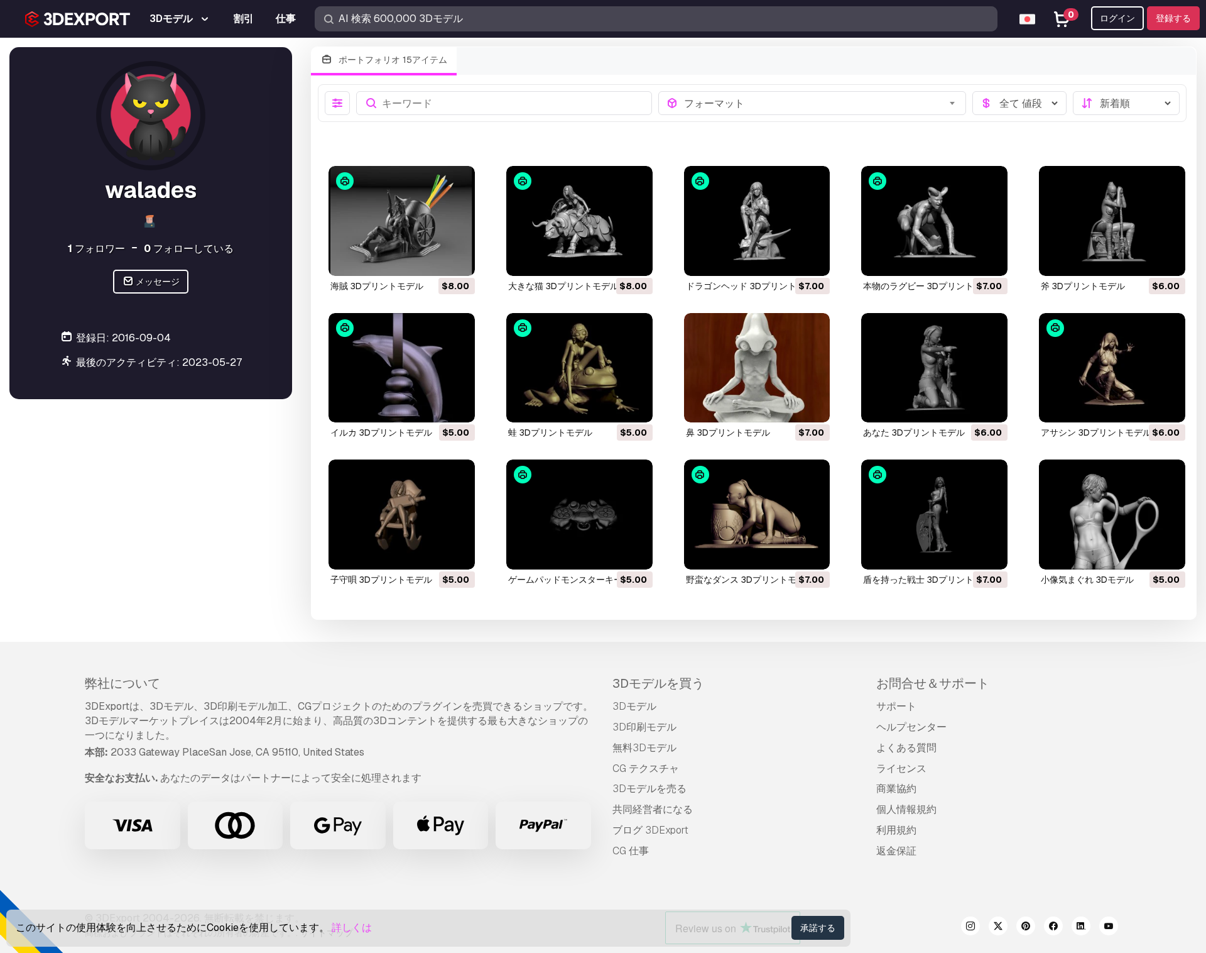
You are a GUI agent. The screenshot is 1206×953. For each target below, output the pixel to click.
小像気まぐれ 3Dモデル (1087, 579)
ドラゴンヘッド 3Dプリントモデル (754, 286)
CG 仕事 (630, 850)
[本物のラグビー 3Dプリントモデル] (934, 221)
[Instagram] (970, 927)
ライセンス (901, 768)
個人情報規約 (906, 809)
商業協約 (896, 788)
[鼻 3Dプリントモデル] (757, 368)
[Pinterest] (1025, 927)
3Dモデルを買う (658, 683)
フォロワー (96, 248)
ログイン (1117, 18)
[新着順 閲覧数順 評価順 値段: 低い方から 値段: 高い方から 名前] (1126, 103)
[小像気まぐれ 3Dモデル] (1112, 515)
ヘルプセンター (911, 727)
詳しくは (352, 927)
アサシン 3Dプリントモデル (1096, 432)
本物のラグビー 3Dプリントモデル (931, 286)
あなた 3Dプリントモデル (914, 432)
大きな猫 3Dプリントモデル (563, 286)
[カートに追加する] (431, 258)
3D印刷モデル (644, 727)
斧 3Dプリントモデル (1083, 286)
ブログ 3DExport (650, 830)
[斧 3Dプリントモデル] (1112, 221)
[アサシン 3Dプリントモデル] (1112, 368)
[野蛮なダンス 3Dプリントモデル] (757, 515)
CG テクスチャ (645, 768)
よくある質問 (906, 747)
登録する (1173, 18)
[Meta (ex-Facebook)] (1053, 927)
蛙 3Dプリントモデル (550, 432)
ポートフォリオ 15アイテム (391, 59)
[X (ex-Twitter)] (998, 927)
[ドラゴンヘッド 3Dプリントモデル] (757, 221)
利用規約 (896, 830)
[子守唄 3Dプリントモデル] (402, 515)
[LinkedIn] (1081, 927)
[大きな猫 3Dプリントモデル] (579, 221)
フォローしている (189, 248)
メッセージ (157, 281)
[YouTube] (1108, 927)
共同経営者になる (652, 809)
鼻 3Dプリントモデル (728, 432)
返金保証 (896, 850)
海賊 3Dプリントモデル (376, 286)
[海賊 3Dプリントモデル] (402, 221)
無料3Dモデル (644, 747)
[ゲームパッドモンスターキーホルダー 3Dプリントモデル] (579, 515)
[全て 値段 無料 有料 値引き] (1019, 103)
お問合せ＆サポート (932, 683)
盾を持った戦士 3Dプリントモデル (931, 579)
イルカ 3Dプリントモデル (381, 432)
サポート (896, 706)
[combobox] (821, 103)
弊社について (122, 683)
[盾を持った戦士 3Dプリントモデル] (934, 515)
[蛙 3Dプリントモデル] (579, 368)
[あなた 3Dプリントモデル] (934, 368)
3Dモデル (634, 706)
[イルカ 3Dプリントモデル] (402, 368)
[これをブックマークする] (456, 258)
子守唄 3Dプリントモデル (381, 579)
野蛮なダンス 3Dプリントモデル (750, 579)
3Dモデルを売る (649, 788)
